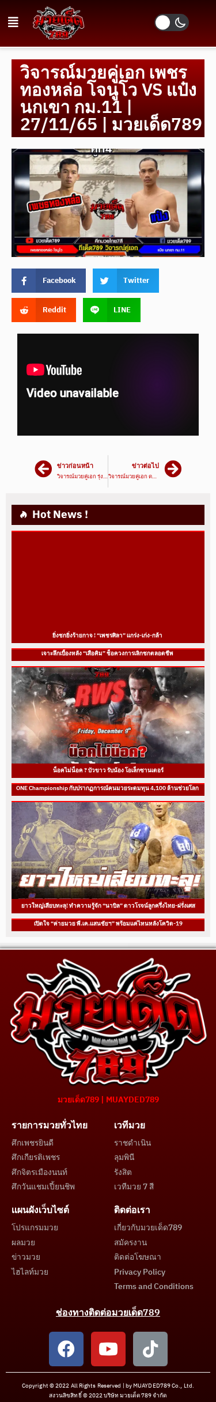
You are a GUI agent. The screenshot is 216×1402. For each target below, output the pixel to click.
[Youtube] (108, 1349)
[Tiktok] (150, 1349)
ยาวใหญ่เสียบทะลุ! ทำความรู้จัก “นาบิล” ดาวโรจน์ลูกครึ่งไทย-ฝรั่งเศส (108, 905)
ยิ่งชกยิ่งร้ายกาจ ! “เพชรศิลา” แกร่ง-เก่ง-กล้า (108, 635)
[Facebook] (66, 1349)
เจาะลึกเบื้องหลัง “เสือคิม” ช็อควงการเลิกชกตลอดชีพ (108, 653)
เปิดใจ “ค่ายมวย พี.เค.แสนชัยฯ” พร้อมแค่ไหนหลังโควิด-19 (108, 923)
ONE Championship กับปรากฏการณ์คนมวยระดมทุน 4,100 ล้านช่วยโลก (108, 788)
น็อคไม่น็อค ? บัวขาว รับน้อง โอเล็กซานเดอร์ (108, 770)
